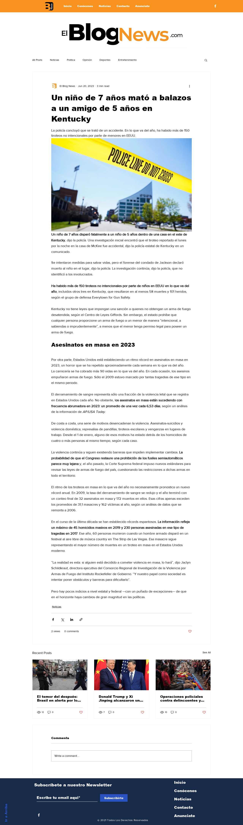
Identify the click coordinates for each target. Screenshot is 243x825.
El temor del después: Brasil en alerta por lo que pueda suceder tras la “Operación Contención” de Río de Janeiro (59, 698)
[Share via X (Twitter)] (62, 619)
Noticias (54, 59)
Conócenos (185, 791)
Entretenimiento (127, 59)
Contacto (183, 807)
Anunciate (184, 816)
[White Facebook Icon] (39, 815)
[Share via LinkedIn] (71, 619)
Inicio (180, 782)
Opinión (87, 59)
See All (207, 652)
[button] (206, 60)
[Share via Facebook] (53, 619)
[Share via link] (81, 619)
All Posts (37, 59)
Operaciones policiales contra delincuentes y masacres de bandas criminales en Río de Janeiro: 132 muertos (181, 698)
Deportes (104, 59)
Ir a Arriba (6, 813)
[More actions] (189, 86)
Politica (71, 59)
